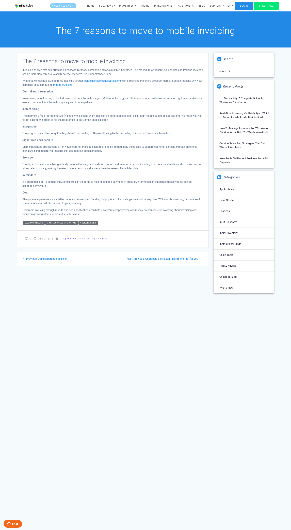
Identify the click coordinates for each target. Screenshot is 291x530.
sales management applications (103, 80)
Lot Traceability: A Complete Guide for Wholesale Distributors (241, 100)
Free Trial (266, 5)
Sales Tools (226, 254)
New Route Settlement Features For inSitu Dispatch (244, 160)
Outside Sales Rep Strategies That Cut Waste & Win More (242, 145)
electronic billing (34, 223)
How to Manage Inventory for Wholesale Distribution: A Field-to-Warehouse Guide (243, 130)
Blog (202, 5)
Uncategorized (228, 276)
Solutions (106, 5)
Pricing (145, 5)
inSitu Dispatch (228, 222)
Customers (186, 5)
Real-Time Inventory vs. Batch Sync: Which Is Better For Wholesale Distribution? (244, 115)
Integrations (163, 5)
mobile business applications (61, 223)
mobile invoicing (62, 84)
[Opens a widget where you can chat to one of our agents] (12, 524)
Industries (126, 5)
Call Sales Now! (63, 5)
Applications (69, 238)
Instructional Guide (230, 244)
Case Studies (227, 200)
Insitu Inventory (228, 233)
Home (90, 5)
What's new (226, 287)
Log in (244, 5)
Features (84, 238)
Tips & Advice (99, 238)
